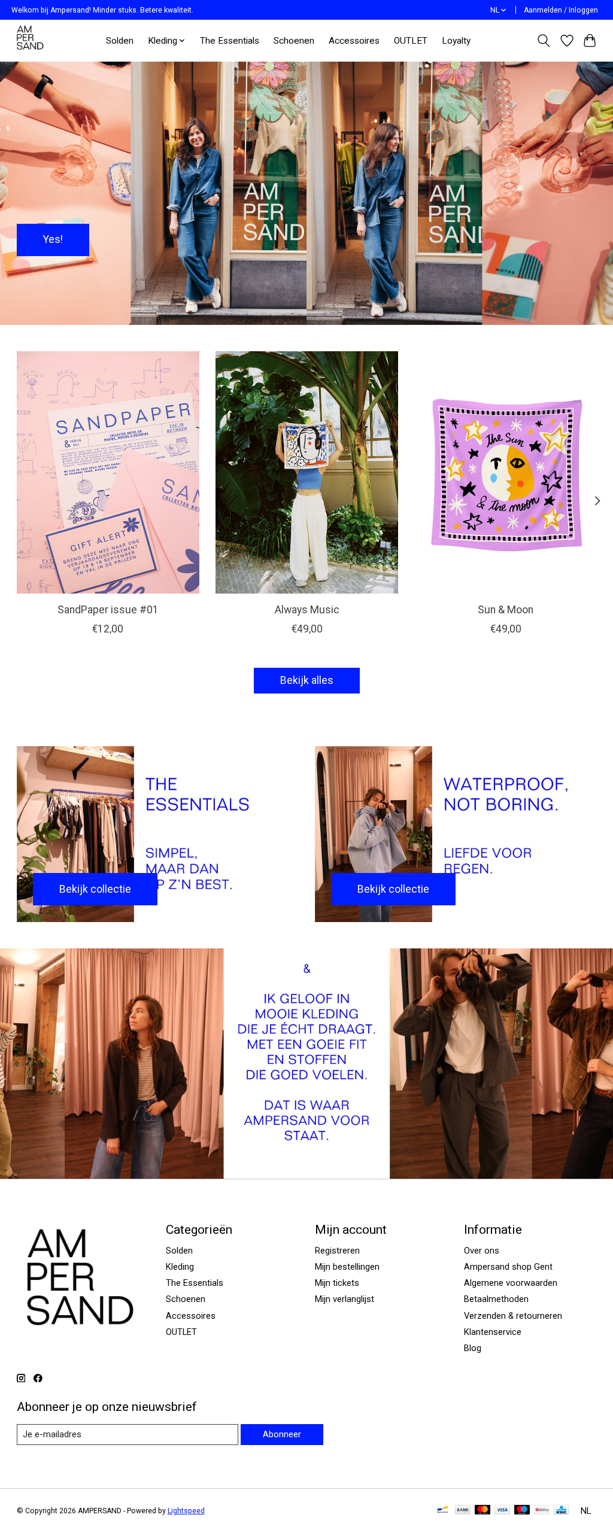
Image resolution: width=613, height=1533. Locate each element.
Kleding (180, 1266)
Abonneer (282, 1434)
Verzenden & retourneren (513, 1315)
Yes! (53, 239)
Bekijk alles (306, 680)
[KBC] (561, 1510)
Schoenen (294, 40)
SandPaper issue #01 (107, 610)
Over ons (481, 1250)
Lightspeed (186, 1511)
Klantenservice (492, 1332)
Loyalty (456, 40)
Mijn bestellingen (347, 1266)
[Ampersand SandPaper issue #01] (108, 472)
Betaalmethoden (496, 1299)
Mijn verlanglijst (344, 1299)
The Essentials (229, 40)
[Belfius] (542, 1510)
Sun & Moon (505, 610)
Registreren (337, 1250)
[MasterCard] (482, 1510)
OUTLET (410, 40)
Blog (472, 1348)
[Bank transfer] (463, 1510)
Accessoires (354, 40)
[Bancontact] (442, 1510)
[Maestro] (522, 1510)
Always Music (306, 610)
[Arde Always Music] (307, 472)
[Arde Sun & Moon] (505, 472)
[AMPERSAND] (30, 40)
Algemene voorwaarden (510, 1283)
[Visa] (502, 1510)
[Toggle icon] (543, 40)
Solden (119, 40)
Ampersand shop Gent (508, 1266)
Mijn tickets (337, 1283)
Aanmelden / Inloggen (561, 10)
